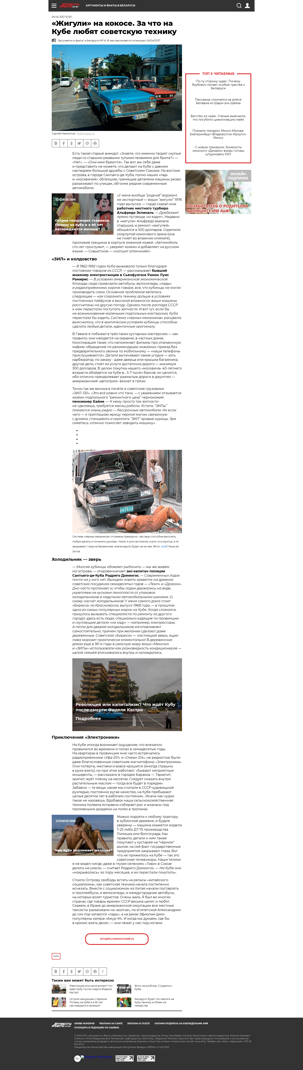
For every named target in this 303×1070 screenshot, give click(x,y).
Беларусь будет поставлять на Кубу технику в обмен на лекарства (154, 1002)
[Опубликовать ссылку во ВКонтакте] (81, 431)
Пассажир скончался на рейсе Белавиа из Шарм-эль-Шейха (218, 101)
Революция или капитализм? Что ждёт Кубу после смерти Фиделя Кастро (125, 707)
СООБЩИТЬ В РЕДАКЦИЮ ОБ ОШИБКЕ (96, 1027)
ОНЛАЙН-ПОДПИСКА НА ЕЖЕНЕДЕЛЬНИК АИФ (181, 1023)
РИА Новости (86, 133)
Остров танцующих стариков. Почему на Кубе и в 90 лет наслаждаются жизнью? (88, 1002)
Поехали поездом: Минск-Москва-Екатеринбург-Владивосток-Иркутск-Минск (218, 134)
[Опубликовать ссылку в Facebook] (81, 443)
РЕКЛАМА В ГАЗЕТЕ (138, 1023)
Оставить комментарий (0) (117, 939)
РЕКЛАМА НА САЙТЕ (111, 1023)
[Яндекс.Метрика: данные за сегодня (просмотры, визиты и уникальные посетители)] (96, 1057)
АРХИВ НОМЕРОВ (84, 1023)
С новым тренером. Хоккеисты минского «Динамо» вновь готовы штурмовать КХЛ (218, 151)
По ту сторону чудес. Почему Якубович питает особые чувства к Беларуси (218, 85)
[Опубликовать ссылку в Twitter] (81, 439)
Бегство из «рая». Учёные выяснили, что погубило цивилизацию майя (218, 117)
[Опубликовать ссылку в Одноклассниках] (81, 435)
